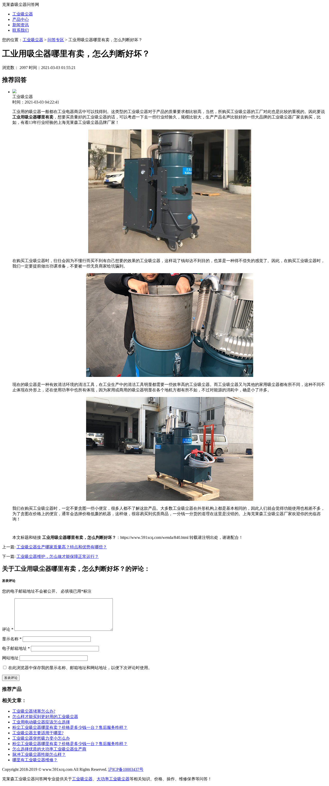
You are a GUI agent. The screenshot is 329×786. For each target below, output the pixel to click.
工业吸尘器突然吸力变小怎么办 (41, 738)
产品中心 (20, 19)
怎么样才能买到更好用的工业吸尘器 (45, 716)
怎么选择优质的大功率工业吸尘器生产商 (49, 749)
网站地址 (10, 658)
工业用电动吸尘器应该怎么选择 (41, 722)
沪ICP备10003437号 (125, 769)
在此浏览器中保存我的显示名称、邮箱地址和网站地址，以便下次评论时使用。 (80, 668)
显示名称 (12, 639)
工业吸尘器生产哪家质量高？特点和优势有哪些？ (61, 547)
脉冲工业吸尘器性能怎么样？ (39, 754)
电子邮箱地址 (16, 648)
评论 (7, 629)
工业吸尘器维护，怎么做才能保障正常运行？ (57, 556)
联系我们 (20, 30)
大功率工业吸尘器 (113, 779)
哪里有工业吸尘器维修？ (35, 760)
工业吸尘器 (22, 14)
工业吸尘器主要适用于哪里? (37, 733)
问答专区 (56, 40)
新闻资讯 (20, 25)
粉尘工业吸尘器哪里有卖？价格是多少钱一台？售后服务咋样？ (69, 727)
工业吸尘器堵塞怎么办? (33, 711)
